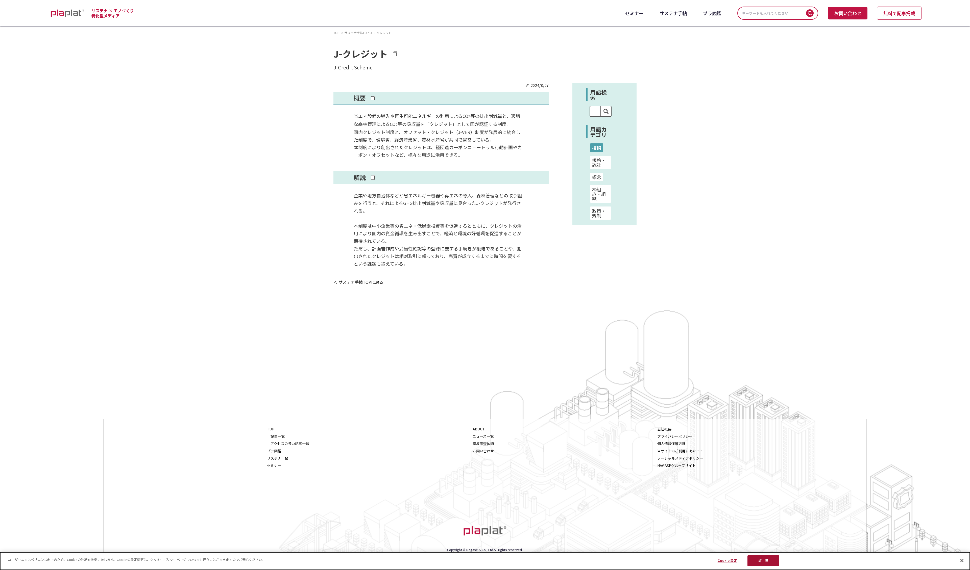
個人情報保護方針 (671, 444)
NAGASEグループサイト (676, 465)
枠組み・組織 (599, 194)
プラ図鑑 (712, 13)
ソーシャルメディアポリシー (680, 458)
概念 (596, 177)
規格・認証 (599, 162)
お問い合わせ (847, 13)
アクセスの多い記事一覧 (290, 444)
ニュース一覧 (483, 436)
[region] (485, 561)
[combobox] (595, 111)
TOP (336, 33)
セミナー (634, 13)
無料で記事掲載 (899, 13)
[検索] (810, 13)
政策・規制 (599, 213)
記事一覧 (278, 436)
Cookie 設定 (727, 560)
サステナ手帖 (673, 13)
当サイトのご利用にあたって (680, 451)
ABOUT (479, 429)
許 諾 (763, 560)
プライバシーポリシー (675, 436)
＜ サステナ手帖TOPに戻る (358, 282)
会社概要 (664, 429)
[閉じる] (961, 560)
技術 (596, 147)
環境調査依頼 (483, 444)
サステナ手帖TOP (357, 33)
